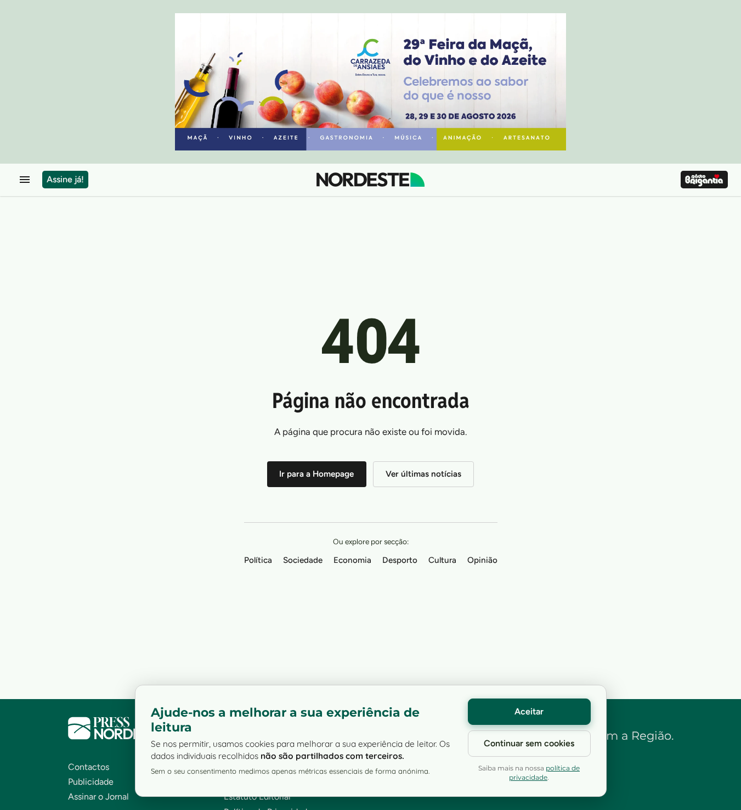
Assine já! (65, 179)
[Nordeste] (370, 179)
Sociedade (303, 560)
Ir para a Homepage (316, 474)
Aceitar (529, 711)
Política (258, 560)
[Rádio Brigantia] (704, 179)
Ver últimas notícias (423, 474)
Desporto (399, 560)
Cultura (442, 560)
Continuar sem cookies (529, 743)
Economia (352, 560)
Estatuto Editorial (257, 796)
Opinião (482, 560)
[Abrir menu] (25, 179)
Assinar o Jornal (98, 796)
